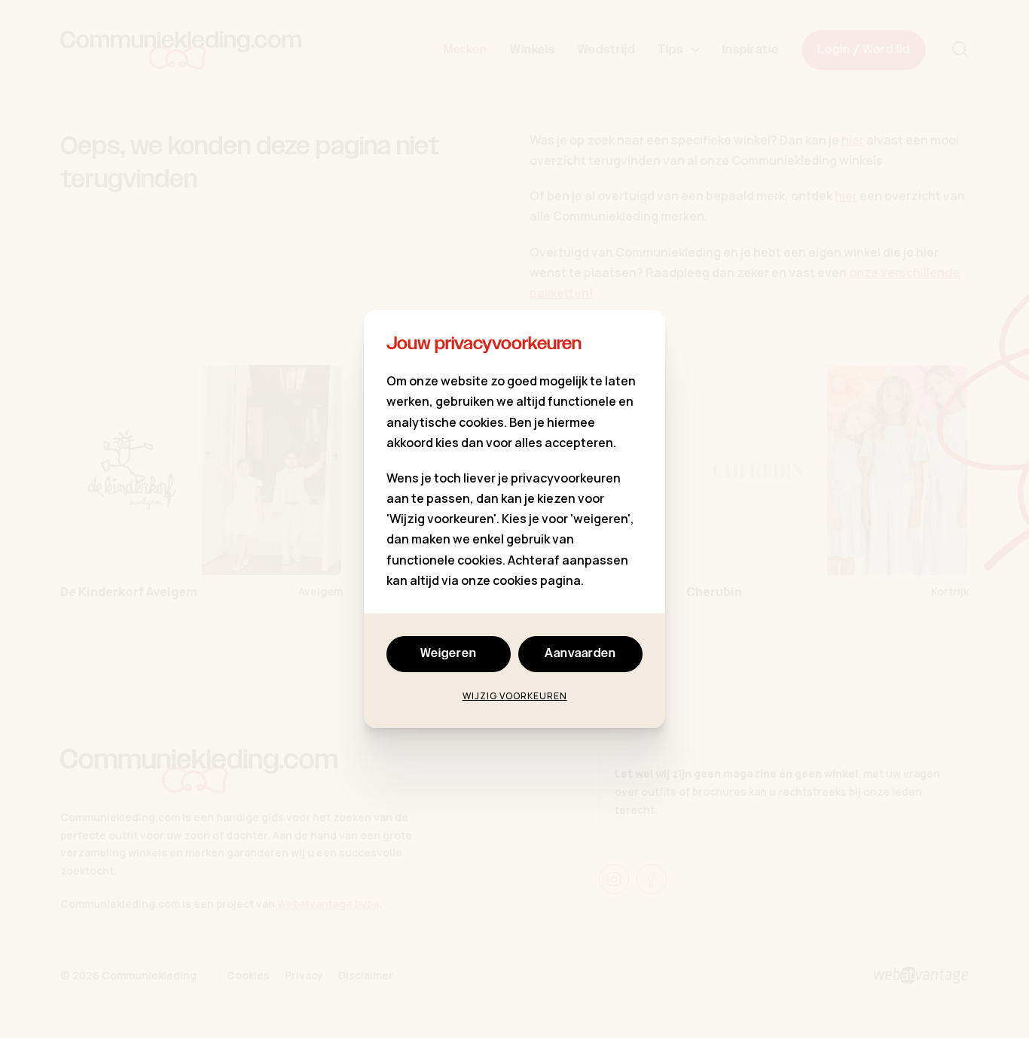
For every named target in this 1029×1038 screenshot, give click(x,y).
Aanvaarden (580, 654)
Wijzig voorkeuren (515, 695)
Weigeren (448, 654)
